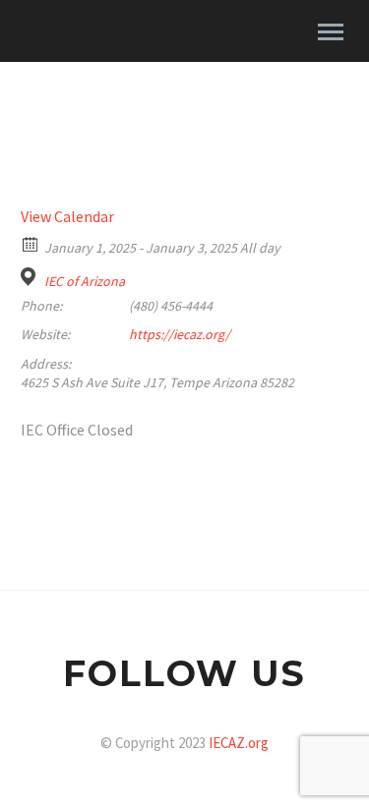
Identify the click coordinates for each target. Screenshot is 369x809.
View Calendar (67, 216)
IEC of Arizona (84, 281)
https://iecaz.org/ (179, 334)
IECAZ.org (239, 742)
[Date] (31, 243)
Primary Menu (330, 32)
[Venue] (31, 276)
